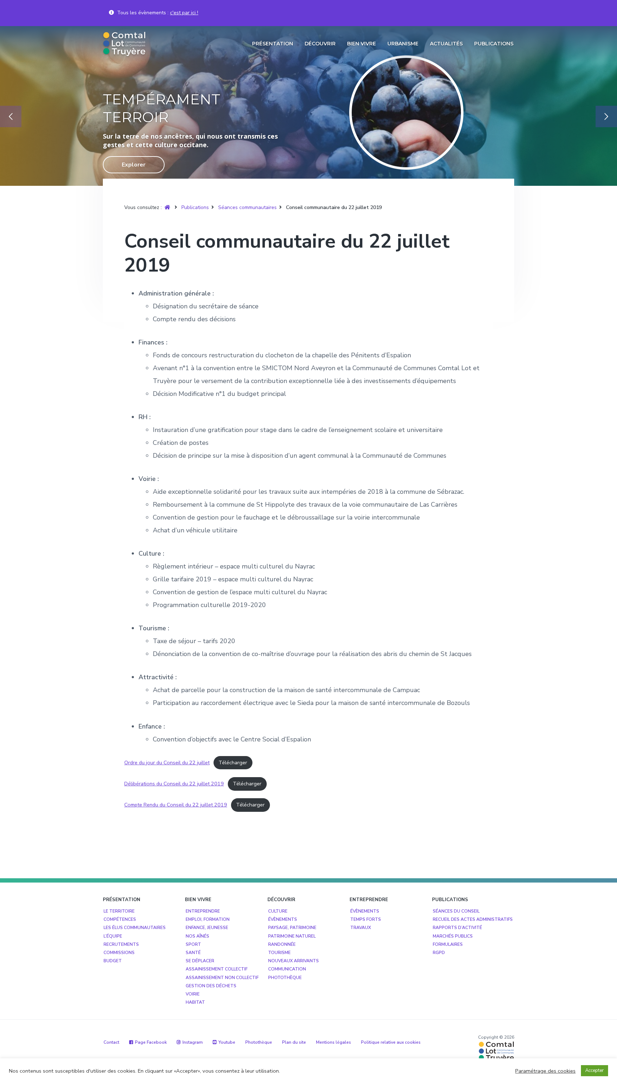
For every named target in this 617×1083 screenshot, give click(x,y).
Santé (193, 952)
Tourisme (279, 952)
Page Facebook (151, 1042)
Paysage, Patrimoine (292, 927)
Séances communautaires (247, 207)
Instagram (192, 1042)
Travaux (360, 927)
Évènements (282, 919)
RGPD (439, 952)
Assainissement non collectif (222, 977)
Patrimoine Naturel (292, 936)
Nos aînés (197, 936)
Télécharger (233, 762)
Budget (113, 961)
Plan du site (294, 1042)
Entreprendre (203, 911)
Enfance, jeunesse (207, 927)
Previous (10, 116)
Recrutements (121, 944)
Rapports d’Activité (457, 927)
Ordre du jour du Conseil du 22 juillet (167, 762)
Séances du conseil (456, 911)
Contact (111, 1042)
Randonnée (282, 944)
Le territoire (119, 911)
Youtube (227, 1042)
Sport (193, 944)
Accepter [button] (594, 1070)
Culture (277, 911)
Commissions (119, 952)
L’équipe (113, 936)
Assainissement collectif (216, 969)
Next (606, 116)
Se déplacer (200, 961)
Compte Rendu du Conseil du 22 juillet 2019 (175, 804)
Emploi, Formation (208, 919)
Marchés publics (453, 936)
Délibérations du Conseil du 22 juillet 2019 (174, 783)
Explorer (177, 165)
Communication (287, 969)
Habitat (195, 1002)
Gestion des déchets (211, 986)
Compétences (120, 919)
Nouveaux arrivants (293, 961)
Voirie (193, 994)
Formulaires (448, 944)
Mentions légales (333, 1042)
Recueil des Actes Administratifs (473, 919)
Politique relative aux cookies (391, 1042)
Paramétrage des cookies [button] (545, 1071)
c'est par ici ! (184, 12)
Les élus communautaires (135, 927)
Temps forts (365, 919)
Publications (195, 207)
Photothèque (285, 977)
